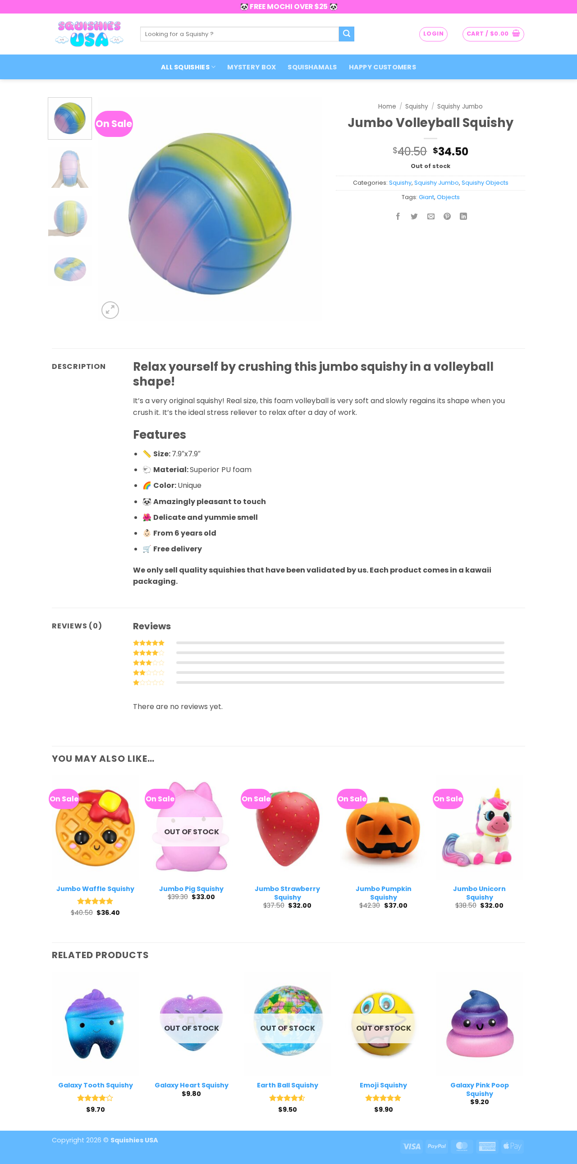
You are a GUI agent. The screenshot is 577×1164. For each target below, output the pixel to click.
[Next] (306, 209)
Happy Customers (382, 67)
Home (387, 106)
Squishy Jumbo (460, 106)
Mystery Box (251, 67)
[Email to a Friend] (430, 217)
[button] (433, 34)
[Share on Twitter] (414, 217)
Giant (426, 197)
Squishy (416, 106)
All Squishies (185, 67)
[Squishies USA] (89, 34)
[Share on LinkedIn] (463, 217)
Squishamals (312, 67)
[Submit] (346, 34)
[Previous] (114, 209)
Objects (448, 197)
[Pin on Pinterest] (447, 217)
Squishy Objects (485, 182)
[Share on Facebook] (398, 217)
